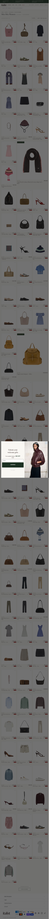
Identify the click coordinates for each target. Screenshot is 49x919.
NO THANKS (12, 470)
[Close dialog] (46, 443)
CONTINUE (12, 464)
